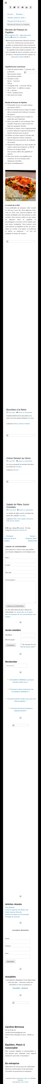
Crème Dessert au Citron (18, 458)
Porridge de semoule (12, 917)
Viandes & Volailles (24, 423)
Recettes (20, 14)
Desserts (15, 470)
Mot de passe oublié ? (28, 647)
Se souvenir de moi (29, 644)
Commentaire (10, 580)
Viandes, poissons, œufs (16, 18)
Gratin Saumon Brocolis (13, 912)
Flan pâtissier (10, 907)
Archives (24, 988)
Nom (7, 557)
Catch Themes (25, 1082)
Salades (17, 521)
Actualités (16, 988)
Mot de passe (10, 640)
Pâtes (15, 519)
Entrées (15, 423)
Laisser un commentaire (19, 37)
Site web (8, 572)
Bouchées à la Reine (16, 409)
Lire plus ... (19, 467)
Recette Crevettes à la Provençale (17, 914)
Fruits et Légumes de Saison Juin (16, 910)
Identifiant (8, 635)
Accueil (10, 14)
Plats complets (21, 519)
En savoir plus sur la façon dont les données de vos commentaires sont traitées (20, 614)
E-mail (8, 565)
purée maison (19, 57)
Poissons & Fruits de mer (16, 21)
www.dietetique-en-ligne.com (22, 1078)
